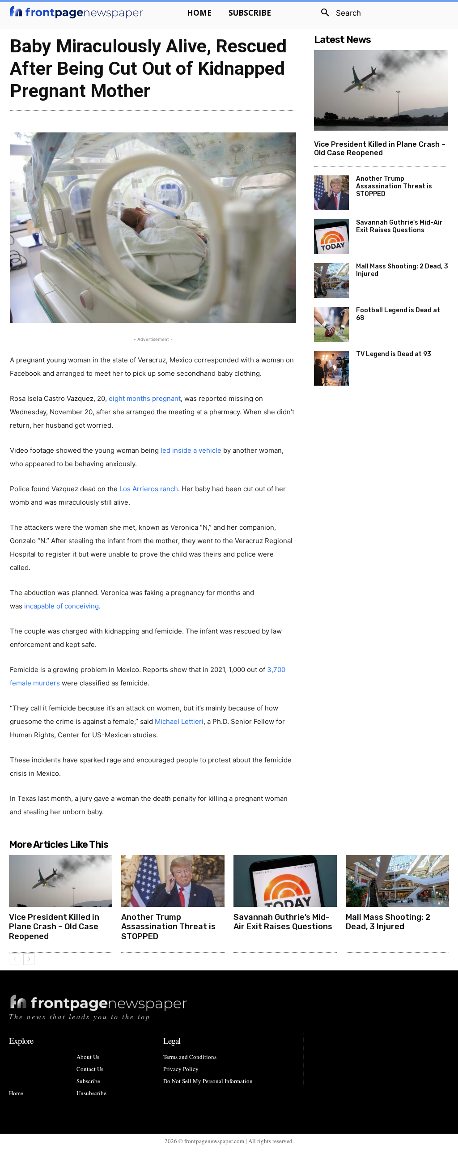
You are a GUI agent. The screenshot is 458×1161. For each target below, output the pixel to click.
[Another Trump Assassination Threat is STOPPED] (331, 192)
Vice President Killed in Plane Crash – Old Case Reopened (379, 148)
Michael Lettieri (179, 721)
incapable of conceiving (61, 606)
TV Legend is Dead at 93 (393, 354)
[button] (337, 13)
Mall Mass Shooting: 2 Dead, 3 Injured (388, 922)
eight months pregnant (145, 398)
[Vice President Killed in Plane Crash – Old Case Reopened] (381, 90)
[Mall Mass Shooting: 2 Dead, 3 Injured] (331, 280)
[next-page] (28, 959)
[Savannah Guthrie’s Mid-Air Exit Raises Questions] (331, 236)
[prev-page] (14, 959)
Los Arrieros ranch (148, 489)
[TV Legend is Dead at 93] (331, 368)
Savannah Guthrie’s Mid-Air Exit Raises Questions (399, 226)
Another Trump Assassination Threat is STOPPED (394, 186)
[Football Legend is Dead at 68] (331, 324)
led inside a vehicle (191, 450)
